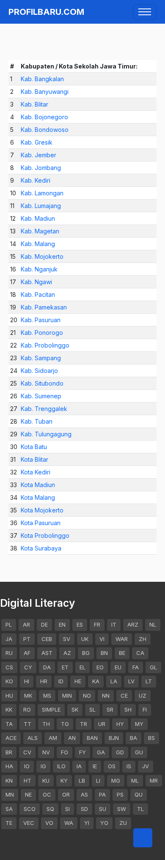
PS (120, 794)
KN (9, 780)
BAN (92, 737)
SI (67, 808)
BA (133, 737)
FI (145, 709)
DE (44, 624)
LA (113, 681)
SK (75, 709)
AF (27, 652)
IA (79, 766)
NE (28, 794)
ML (135, 780)
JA (9, 638)
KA (95, 681)
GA (101, 752)
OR (66, 794)
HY (120, 723)
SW (121, 808)
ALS (33, 737)
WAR (122, 638)
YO (104, 822)
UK (84, 638)
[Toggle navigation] (145, 11)
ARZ (132, 624)
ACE (11, 737)
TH (46, 723)
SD (84, 808)
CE (124, 695)
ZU (123, 822)
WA (68, 822)
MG (115, 780)
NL (152, 624)
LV (131, 681)
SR (110, 709)
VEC (28, 822)
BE (122, 652)
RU (9, 652)
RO (27, 709)
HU (9, 695)
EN (62, 624)
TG (65, 723)
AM (53, 737)
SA (9, 808)
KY (64, 780)
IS (128, 766)
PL (9, 624)
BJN (114, 737)
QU (139, 794)
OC (47, 794)
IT (113, 624)
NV (46, 752)
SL (92, 709)
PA (102, 794)
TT (27, 723)
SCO (30, 808)
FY (82, 752)
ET (65, 667)
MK (28, 695)
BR (9, 752)
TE (9, 822)
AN (72, 737)
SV (66, 638)
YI (86, 822)
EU (118, 667)
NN (106, 695)
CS (9, 667)
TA (9, 723)
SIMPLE (51, 709)
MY (139, 723)
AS (84, 794)
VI (101, 638)
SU (102, 808)
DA (47, 667)
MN (10, 794)
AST (46, 652)
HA (9, 766)
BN (104, 652)
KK (9, 709)
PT (26, 638)
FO (64, 752)
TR (83, 723)
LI (98, 780)
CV (27, 752)
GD (120, 752)
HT (27, 780)
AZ (67, 652)
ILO (61, 766)
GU (139, 752)
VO (49, 822)
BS (151, 737)
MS (47, 695)
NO (87, 695)
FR (97, 624)
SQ (50, 808)
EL (82, 667)
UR (101, 723)
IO (27, 766)
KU (46, 780)
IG (43, 766)
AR (26, 624)
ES (80, 624)
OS (112, 766)
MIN (67, 695)
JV (145, 766)
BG (86, 652)
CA (140, 652)
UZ (142, 695)
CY (28, 667)
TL (140, 808)
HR (43, 681)
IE (95, 766)
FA (135, 667)
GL (153, 667)
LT (149, 681)
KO (9, 681)
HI (26, 681)
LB (82, 780)
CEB (46, 638)
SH (128, 709)
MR (154, 780)
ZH (142, 638)
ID (60, 681)
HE (77, 681)
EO (100, 667)
